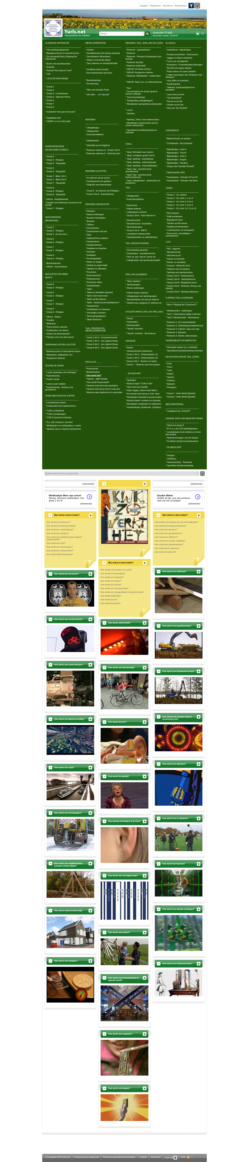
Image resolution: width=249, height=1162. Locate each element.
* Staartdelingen (92, 285)
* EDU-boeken (172, 213)
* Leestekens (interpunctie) (138, 234)
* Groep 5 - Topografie (55, 163)
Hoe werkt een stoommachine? (169, 544)
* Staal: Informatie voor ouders (139, 152)
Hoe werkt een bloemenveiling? (61, 526)
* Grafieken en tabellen (96, 248)
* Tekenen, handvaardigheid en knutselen (180, 88)
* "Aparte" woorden (134, 329)
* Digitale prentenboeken (177, 227)
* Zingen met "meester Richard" (180, 166)
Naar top (169, 1157)
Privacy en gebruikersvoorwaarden (119, 1157)
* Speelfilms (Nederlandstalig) (179, 465)
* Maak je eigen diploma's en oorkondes (103, 392)
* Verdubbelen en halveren (97, 309)
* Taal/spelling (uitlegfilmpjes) (139, 100)
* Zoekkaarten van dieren (56, 330)
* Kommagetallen (93, 258)
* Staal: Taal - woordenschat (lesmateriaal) (138, 170)
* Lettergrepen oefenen (136, 212)
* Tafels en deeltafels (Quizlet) (99, 292)
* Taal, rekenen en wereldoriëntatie (101, 63)
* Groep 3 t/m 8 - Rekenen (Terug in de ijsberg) (183, 287)
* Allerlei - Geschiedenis (56, 267)
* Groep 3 (49, 87)
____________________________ (61, 153)
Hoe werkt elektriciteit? (110, 596)
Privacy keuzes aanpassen (86, 1157)
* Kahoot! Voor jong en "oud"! (58, 70)
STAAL (129, 144)
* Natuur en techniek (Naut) (97, 60)
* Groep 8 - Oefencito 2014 (178, 265)
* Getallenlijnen (92, 241)
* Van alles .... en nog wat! (97, 94)
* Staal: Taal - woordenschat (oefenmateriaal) (138, 176)
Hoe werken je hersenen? (58, 522)
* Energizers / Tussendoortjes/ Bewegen (184, 65)
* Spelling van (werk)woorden (179, 272)
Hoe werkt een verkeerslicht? (59, 550)
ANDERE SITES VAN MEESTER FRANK (184, 418)
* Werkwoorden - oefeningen (179, 311)
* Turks (169, 370)
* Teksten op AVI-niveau (176, 223)
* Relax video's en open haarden (181, 71)
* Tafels (88, 289)
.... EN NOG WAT (133, 373)
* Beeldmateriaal (53, 263)
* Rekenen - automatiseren (138, 50)
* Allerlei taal (131, 205)
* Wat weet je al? (173, 255)
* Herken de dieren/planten (57, 334)
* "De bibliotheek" (174, 98)
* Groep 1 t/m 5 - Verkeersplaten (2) (142, 358)
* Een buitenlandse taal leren (98, 73)
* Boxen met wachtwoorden (57, 64)
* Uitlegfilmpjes (92, 128)
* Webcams (50, 323)
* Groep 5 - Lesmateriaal (56, 93)
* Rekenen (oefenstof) (136, 66)
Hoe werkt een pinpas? (111, 585)
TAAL (128, 188)
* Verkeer (89, 50)
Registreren (155, 6)
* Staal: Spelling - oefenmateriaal (141, 162)
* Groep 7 (49, 104)
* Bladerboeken (92, 372)
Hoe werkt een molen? (110, 581)
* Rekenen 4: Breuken (176, 332)
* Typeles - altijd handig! (96, 379)
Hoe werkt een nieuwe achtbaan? (170, 541)
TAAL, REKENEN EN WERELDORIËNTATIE (95, 329)
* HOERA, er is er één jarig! (57, 121)
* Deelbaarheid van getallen (98, 181)
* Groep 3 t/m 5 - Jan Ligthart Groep (101, 344)
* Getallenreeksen (93, 245)
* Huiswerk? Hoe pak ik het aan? (60, 112)
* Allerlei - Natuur (53, 317)
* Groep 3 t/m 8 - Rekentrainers (180, 276)
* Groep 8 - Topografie (55, 194)
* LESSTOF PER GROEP (56, 78)
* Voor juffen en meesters (177, 80)
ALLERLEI (170, 43)
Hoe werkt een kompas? (57, 533)
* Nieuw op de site (174, 101)
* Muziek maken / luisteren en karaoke (143, 400)
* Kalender (90, 252)
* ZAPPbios (171, 459)
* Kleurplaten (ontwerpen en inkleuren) (143, 404)
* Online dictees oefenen (137, 293)
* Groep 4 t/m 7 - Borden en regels (141, 361)
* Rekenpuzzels (92, 279)
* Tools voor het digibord (177, 61)
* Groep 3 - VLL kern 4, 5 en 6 (179, 201)
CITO (168, 242)
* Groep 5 (49, 156)
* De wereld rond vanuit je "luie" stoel (143, 394)
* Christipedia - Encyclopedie (179, 143)
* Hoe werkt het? (93, 375)
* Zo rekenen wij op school (97, 178)
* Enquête (49, 67)
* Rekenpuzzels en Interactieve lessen (62, 351)
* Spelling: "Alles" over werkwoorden (142, 119)
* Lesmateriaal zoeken (55, 402)
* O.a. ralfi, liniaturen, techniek (59, 422)
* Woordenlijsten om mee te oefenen (142, 299)
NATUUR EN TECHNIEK (56, 274)
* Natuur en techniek (175, 259)
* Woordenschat (133, 220)
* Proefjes (49, 320)
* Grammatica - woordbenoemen (140, 253)
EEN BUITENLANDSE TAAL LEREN (182, 357)
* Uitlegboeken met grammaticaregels (143, 260)
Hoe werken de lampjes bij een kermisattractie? (176, 522)
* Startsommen (92, 140)
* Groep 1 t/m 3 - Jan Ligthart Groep (101, 341)
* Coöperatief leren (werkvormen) (60, 406)
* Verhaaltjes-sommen (95, 313)
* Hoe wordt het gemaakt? (97, 382)
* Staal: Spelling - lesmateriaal (139, 159)
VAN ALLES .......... (93, 362)
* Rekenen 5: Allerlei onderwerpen (181, 336)
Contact (143, 1157)
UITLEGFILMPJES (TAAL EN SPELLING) (144, 312)
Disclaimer (156, 1157)
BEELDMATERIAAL (175, 404)
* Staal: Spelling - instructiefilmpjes (141, 166)
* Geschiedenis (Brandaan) (97, 56)
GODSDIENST (172, 130)
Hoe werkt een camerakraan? (60, 529)
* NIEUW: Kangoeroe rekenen (139, 72)
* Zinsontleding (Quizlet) (137, 250)
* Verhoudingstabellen (95, 316)
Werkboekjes (181, 6)
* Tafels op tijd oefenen (95, 299)
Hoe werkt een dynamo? (166, 529)
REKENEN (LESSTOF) (95, 171)
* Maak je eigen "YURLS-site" (139, 383)
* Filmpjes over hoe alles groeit (59, 337)
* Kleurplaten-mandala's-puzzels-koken (144, 397)
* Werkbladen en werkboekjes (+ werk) (63, 425)
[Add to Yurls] (191, 5)
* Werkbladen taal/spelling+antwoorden (144, 104)
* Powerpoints (91, 369)
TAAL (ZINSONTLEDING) (137, 243)
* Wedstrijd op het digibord (97, 145)
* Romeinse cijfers (93, 282)
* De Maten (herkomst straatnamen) (182, 441)
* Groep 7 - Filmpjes (54, 208)
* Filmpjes (170, 455)
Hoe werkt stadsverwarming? (59, 554)
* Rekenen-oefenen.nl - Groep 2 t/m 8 (102, 150)
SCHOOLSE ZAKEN (54, 365)
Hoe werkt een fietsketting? (112, 573)
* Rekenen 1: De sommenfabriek (181, 322)
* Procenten (90, 272)
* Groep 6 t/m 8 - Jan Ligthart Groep (101, 347)
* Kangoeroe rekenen (55, 358)
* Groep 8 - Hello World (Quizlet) (180, 397)
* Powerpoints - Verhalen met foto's (182, 180)
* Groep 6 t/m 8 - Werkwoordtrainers (182, 292)
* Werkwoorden (133, 325)
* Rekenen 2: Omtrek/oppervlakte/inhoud (184, 325)
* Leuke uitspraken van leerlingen (60, 372)
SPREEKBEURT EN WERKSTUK (181, 340)
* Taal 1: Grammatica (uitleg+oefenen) (183, 314)
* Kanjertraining (52, 376)
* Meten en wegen (93, 262)
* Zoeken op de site (174, 105)
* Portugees (171, 387)
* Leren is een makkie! (55, 384)
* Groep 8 (49, 107)
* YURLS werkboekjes (55, 414)
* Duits (169, 363)
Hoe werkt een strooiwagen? (59, 547)
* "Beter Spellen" (133, 281)
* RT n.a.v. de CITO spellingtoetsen (182, 428)
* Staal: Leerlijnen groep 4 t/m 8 (140, 155)
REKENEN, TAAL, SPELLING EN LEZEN (144, 43)
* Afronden (90, 211)
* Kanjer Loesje (52, 379)
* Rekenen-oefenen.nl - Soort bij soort (102, 153)
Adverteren (168, 6)
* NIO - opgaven (173, 249)
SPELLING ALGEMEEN (136, 274)
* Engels (169, 374)
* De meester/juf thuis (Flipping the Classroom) (61, 57)
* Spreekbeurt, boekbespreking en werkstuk (141, 131)
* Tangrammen (92, 306)
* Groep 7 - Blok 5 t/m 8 (55, 179)
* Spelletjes (131, 380)
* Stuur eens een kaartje (137, 387)
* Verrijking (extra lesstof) (96, 69)
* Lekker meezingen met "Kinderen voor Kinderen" (184, 76)
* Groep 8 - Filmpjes (54, 191)
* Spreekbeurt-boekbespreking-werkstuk (184, 351)
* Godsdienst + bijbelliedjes (178, 50)
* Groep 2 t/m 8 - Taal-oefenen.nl (140, 215)
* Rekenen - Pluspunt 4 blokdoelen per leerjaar (143, 57)
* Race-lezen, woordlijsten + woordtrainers (179, 234)
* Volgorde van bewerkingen (98, 185)
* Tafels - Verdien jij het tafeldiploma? (102, 302)
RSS (184, 1157)
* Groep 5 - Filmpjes (54, 160)
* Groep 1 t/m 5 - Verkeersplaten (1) (142, 354)
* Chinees (170, 380)
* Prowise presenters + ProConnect (182, 54)
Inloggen (144, 6)
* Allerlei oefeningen (94, 214)
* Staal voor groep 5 (175, 425)
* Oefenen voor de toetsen (178, 269)
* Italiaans (170, 384)
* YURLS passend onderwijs (58, 417)
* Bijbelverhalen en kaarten (178, 138)
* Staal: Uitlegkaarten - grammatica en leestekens (143, 181)
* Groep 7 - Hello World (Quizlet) (180, 393)
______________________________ (63, 46)
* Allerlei (129, 318)
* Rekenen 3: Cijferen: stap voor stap (182, 329)
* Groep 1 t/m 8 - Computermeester (101, 337)
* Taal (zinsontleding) (135, 97)
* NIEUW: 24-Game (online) (138, 69)
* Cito (47, 74)
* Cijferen (89, 224)
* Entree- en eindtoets (176, 262)
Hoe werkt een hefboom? (166, 537)
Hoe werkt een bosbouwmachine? (170, 526)
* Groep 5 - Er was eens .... (57, 234)
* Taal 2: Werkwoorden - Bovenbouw (182, 317)
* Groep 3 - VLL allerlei (176, 195)
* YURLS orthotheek (54, 411)
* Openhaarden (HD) (175, 172)
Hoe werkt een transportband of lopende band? (122, 592)
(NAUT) (48, 277)
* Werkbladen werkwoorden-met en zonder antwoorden (142, 124)
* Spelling (130, 113)
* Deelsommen (92, 228)
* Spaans (170, 377)
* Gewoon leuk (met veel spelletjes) (101, 385)
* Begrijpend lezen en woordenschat (62, 53)
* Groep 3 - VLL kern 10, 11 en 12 (181, 208)
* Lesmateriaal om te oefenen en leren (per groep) (183, 433)
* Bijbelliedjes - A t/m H (176, 149)
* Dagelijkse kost (53, 118)
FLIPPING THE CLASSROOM (179, 298)
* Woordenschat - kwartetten (138, 223)
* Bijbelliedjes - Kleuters (177, 163)
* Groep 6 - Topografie (55, 171)
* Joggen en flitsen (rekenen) (179, 58)
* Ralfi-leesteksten (174, 216)
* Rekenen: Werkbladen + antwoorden (143, 76)
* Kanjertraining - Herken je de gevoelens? (59, 388)
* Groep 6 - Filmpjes (54, 242)
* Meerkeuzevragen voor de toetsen (182, 438)
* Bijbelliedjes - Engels (176, 159)
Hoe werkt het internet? (165, 552)
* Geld (88, 235)
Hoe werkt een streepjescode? (114, 588)
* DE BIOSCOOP (173, 447)
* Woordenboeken (134, 227)
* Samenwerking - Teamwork (179, 462)
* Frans (169, 367)
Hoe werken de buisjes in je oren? (116, 570)
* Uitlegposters (92, 131)
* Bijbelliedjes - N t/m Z (176, 156)
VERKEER (130, 341)
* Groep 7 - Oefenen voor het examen (143, 364)
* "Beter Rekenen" (93, 319)
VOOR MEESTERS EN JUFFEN (60, 396)
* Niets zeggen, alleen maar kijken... (142, 390)
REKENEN (90, 119)
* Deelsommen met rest (96, 231)
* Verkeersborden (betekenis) (139, 351)
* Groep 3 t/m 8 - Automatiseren (99, 194)
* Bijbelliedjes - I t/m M (176, 153)
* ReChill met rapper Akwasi (178, 68)
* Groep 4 (49, 90)
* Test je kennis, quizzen (56, 327)
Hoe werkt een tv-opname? (167, 548)
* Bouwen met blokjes (95, 218)
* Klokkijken (90, 255)
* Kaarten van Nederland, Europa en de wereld (63, 203)
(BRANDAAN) (51, 220)
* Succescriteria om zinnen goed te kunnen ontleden (142, 92)
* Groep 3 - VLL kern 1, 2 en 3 (179, 198)
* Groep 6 (49, 100)
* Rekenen (130, 53)
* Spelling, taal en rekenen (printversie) (63, 429)
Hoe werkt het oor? (109, 599)
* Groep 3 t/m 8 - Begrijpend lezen (181, 282)
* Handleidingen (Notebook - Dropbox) (143, 407)
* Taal (128, 88)
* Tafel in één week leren (96, 296)
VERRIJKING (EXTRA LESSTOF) (60, 344)
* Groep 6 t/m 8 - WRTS (136, 230)
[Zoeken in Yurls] (147, 34)
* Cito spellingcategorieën (57, 50)
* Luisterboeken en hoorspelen (180, 230)
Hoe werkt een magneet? (112, 577)
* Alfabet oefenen (133, 209)
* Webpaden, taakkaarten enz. (59, 355)
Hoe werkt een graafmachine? (168, 533)
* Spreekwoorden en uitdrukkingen (142, 237)
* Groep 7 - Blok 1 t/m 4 (55, 176)
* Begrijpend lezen (174, 220)
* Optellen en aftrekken (95, 269)
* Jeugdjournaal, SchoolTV (178, 411)
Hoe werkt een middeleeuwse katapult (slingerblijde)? (64, 538)
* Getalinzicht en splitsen (96, 238)
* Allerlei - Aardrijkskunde (56, 199)
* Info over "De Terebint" (177, 108)
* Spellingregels (133, 284)
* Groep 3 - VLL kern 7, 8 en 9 (179, 205)
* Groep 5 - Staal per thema (57, 97)
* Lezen (129, 110)
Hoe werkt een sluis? (56, 543)
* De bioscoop (91, 84)
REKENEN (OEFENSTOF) (97, 204)
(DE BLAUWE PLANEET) (56, 150)
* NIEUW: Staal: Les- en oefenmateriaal (144, 82)
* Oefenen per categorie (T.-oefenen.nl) (143, 303)
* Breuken (90, 221)
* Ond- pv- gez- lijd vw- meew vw (140, 257)
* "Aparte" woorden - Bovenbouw (141, 333)
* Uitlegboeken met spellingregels (141, 296)
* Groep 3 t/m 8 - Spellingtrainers (181, 279)
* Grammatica (132, 322)
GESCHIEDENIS (53, 217)
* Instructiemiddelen (94, 134)
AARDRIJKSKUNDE (54, 146)
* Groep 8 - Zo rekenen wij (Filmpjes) (102, 191)
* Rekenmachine (93, 275)
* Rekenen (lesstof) (134, 62)
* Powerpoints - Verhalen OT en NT (182, 177)
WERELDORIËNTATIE (95, 43)
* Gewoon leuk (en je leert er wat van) (102, 389)
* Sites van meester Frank (97, 90)
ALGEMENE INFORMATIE (57, 43)
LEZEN (169, 188)
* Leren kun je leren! (175, 94)
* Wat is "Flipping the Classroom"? (181, 304)
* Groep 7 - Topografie (55, 183)
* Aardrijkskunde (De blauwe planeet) (102, 53)
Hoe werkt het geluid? (110, 603)
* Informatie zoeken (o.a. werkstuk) (181, 347)
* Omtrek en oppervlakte (96, 265)
